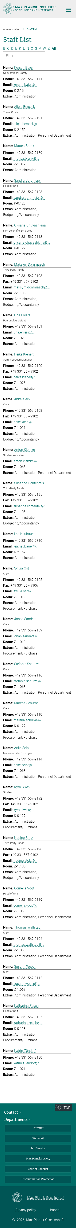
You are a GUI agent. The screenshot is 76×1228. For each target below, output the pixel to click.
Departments (16, 1119)
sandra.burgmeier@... (29, 198)
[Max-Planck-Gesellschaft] (19, 1198)
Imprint (55, 1210)
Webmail (38, 1138)
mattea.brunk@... (26, 158)
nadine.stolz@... (25, 861)
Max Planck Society (38, 1158)
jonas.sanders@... (27, 636)
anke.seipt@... (24, 765)
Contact (11, 1112)
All (54, 49)
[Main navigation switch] (68, 9)
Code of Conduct (38, 1168)
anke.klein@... (24, 422)
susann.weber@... (27, 984)
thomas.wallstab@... (29, 945)
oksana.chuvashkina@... (32, 242)
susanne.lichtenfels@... (31, 506)
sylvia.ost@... (23, 591)
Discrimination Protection (38, 1179)
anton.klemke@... (26, 461)
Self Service (38, 1148)
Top (67, 1108)
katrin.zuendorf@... (28, 1063)
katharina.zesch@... (28, 1023)
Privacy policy (25, 1210)
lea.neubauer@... (26, 546)
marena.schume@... (28, 720)
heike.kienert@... (26, 377)
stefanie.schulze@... (28, 681)
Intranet (38, 1127)
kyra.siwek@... (24, 810)
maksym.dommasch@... (32, 287)
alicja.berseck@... (26, 124)
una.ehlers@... (24, 332)
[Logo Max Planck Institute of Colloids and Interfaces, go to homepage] (30, 8)
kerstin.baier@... (25, 85)
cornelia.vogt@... (26, 905)
